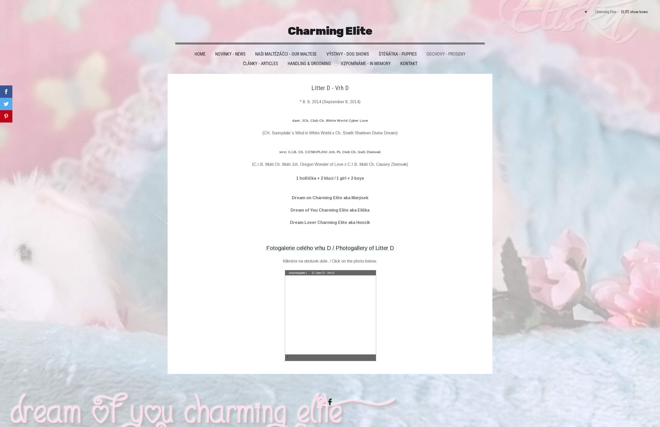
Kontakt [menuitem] (408, 63)
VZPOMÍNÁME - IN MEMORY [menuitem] (366, 63)
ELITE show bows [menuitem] (634, 12)
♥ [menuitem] (586, 12)
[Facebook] (330, 401)
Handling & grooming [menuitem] (309, 63)
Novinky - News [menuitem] (230, 54)
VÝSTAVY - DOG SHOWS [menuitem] (347, 54)
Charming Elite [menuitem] (605, 12)
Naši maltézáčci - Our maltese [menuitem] (286, 54)
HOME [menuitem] (200, 54)
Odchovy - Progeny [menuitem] (445, 54)
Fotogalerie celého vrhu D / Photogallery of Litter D (330, 248)
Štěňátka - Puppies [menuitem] (398, 54)
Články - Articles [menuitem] (260, 63)
